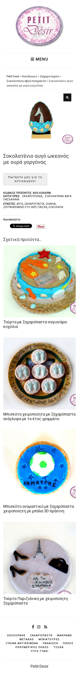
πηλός (68, 643)
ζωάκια (51, 203)
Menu (41, 59)
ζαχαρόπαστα (34, 203)
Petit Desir (39, 666)
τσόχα (59, 647)
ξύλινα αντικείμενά (22, 643)
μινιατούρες (49, 639)
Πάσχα (42, 207)
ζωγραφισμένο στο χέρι (19, 207)
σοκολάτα (55, 207)
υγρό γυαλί (39, 651)
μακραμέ (64, 635)
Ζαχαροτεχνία (32, 196)
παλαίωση (50, 643)
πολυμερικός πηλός (32, 647)
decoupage (16, 635)
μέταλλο (27, 639)
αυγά (19, 203)
